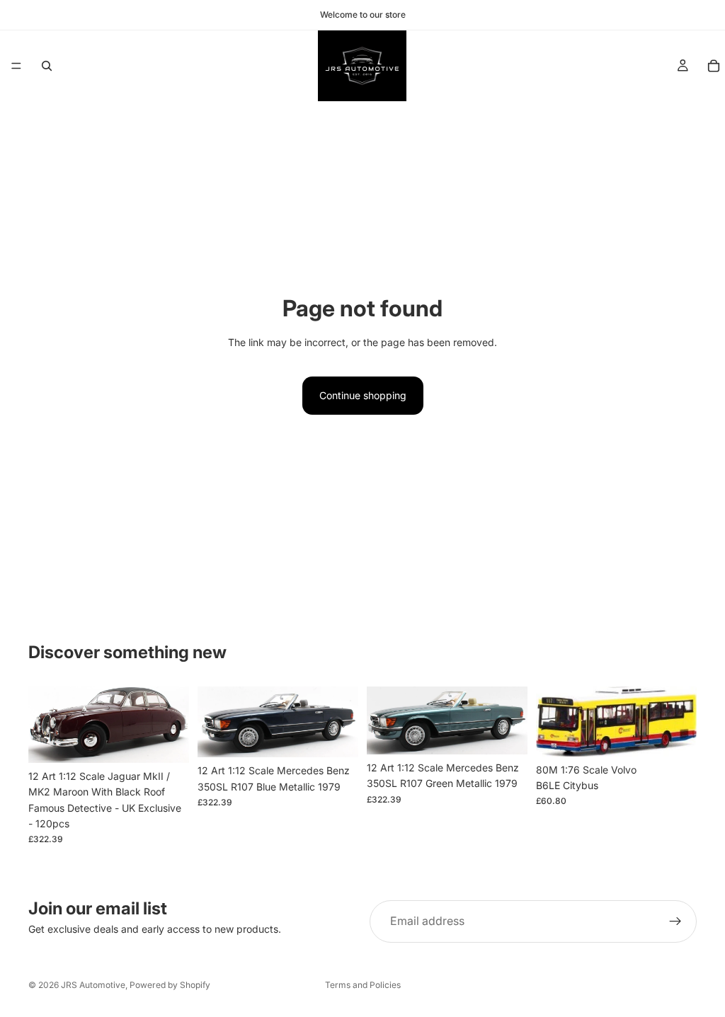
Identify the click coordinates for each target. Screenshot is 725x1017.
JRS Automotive (93, 984)
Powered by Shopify (170, 984)
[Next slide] (173, 724)
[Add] (167, 741)
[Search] (46, 65)
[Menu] (16, 66)
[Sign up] (675, 921)
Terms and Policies (363, 984)
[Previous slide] (43, 724)
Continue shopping (362, 395)
